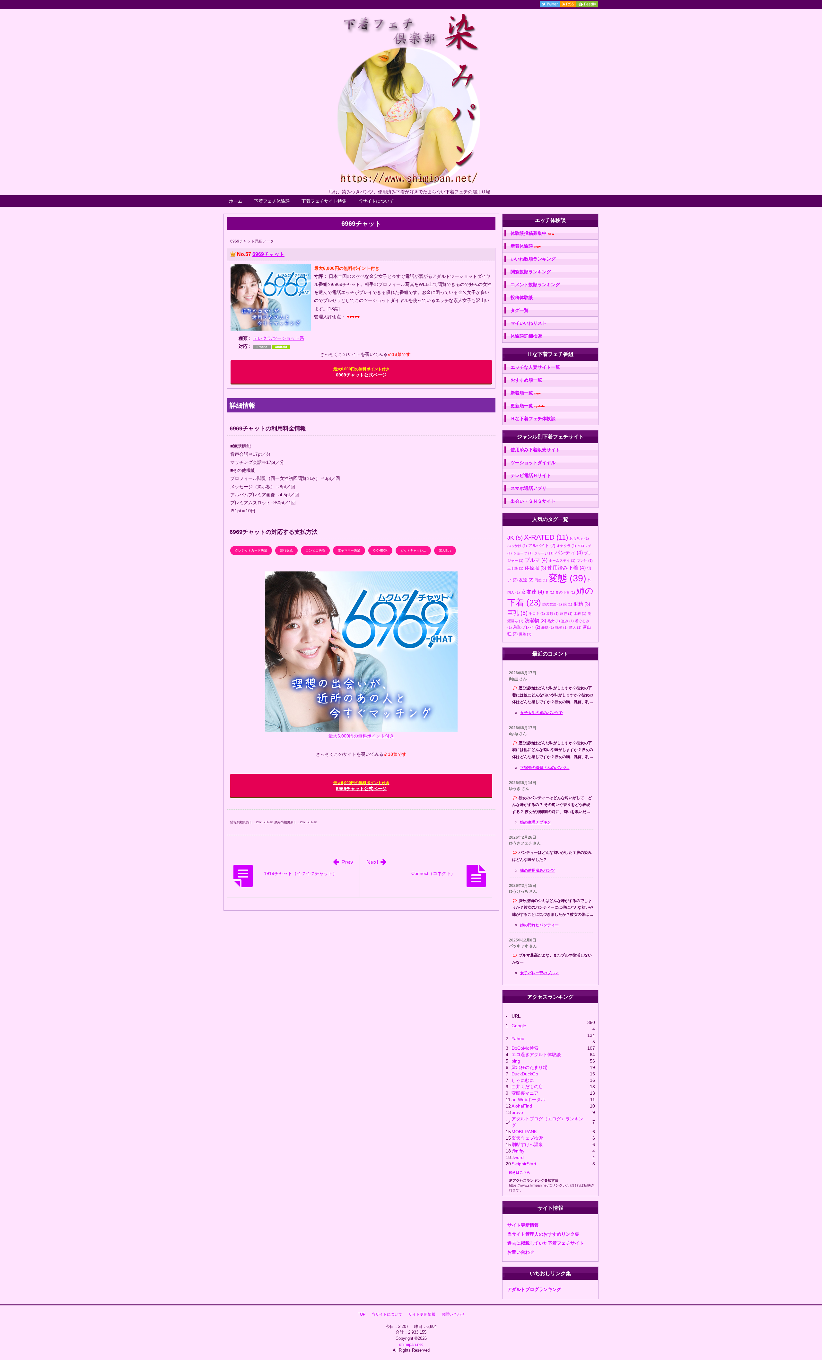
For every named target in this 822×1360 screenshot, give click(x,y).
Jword (518, 1157)
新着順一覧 (526, 393)
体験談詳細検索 (526, 336)
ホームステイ (562, 560)
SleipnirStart (524, 1163)
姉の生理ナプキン (535, 822)
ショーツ (523, 553)
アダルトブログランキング (534, 1289)
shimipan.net (411, 1344)
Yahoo (518, 1038)
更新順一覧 (528, 405)
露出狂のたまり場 (529, 1067)
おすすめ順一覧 (526, 380)
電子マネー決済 (349, 550)
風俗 (525, 634)
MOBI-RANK (524, 1131)
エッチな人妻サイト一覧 (535, 367)
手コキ (537, 613)
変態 (567, 578)
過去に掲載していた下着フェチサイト (545, 1243)
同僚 (541, 580)
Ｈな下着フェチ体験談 (533, 418)
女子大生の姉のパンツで (541, 713)
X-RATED (546, 537)
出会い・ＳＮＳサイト (533, 501)
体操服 (535, 567)
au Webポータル (528, 1099)
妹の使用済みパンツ (537, 870)
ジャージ (544, 553)
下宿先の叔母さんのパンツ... (544, 767)
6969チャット (268, 254)
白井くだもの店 (527, 1086)
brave (517, 1112)
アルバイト (541, 545)
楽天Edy (445, 550)
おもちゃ (579, 538)
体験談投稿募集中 (532, 233)
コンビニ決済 (315, 550)
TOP (361, 1314)
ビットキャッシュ (413, 550)
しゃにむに (523, 1080)
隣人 (575, 627)
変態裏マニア (525, 1093)
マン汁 (585, 560)
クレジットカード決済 (251, 550)
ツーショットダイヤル (533, 462)
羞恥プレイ (526, 627)
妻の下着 (565, 592)
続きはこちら (519, 1172)
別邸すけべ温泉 (527, 1144)
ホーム (235, 201)
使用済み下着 (566, 567)
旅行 (566, 613)
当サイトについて (376, 201)
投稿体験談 (522, 297)
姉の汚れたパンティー (539, 925)
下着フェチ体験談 (272, 201)
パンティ (569, 552)
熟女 (553, 621)
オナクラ (566, 546)
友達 (526, 580)
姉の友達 (552, 604)
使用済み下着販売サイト (535, 449)
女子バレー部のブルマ (539, 973)
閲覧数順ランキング (531, 271)
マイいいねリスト (529, 323)
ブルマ (536, 560)
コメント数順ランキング (535, 284)
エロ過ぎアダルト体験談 (536, 1054)
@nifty (518, 1150)
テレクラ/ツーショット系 (278, 338)
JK (515, 537)
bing (516, 1061)
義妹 (547, 627)
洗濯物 (535, 620)
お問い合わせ (520, 1252)
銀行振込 (286, 550)
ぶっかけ (517, 546)
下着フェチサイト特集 (324, 201)
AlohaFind (522, 1105)
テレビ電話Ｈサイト (531, 475)
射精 (581, 603)
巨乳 (517, 613)
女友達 (532, 592)
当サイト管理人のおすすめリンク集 (543, 1234)
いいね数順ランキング (533, 259)
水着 (580, 613)
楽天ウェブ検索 (527, 1138)
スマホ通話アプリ (529, 488)
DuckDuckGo (525, 1073)
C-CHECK (380, 550)
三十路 (515, 568)
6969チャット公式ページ (361, 372)
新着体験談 (526, 246)
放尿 (552, 613)
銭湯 (561, 627)
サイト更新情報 (523, 1225)
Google (519, 1025)
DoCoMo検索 (525, 1048)
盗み (567, 621)
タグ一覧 (520, 310)
